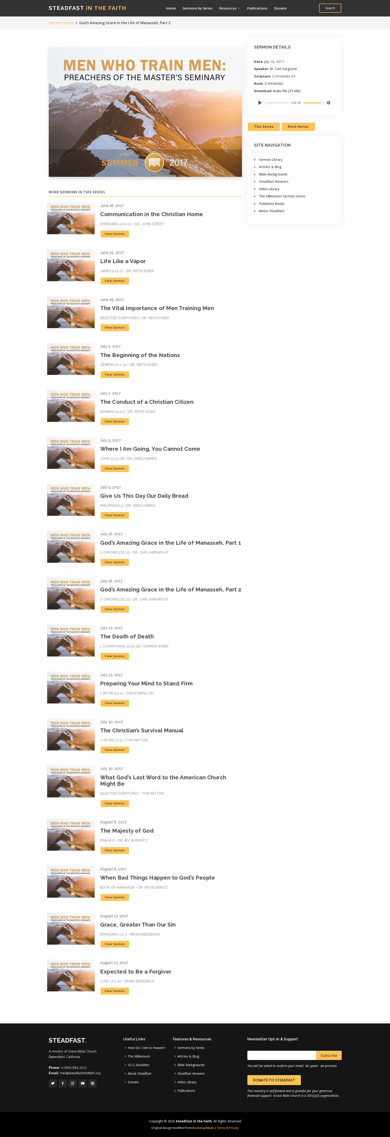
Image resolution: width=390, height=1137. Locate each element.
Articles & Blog (270, 166)
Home (171, 8)
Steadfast (87, 8)
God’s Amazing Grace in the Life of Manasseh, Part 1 (170, 542)
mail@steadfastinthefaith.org (80, 1073)
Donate (280, 8)
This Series (264, 126)
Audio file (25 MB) (286, 91)
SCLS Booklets (138, 1065)
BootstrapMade (203, 1128)
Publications (257, 8)
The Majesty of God (127, 830)
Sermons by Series (198, 8)
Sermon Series (61, 22)
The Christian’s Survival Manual (141, 730)
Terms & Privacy (228, 1128)
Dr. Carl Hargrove (283, 68)
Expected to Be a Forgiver (136, 971)
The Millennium (139, 1056)
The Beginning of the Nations (140, 355)
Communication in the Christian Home (151, 214)
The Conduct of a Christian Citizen (146, 402)
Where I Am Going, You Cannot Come (150, 449)
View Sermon (115, 234)
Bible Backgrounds (273, 174)
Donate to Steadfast (274, 1080)
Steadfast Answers (273, 181)
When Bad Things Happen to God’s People (157, 877)
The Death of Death (127, 636)
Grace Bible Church (82, 1051)
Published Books (272, 203)
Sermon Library (271, 159)
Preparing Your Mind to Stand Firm (146, 683)
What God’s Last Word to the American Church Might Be (163, 780)
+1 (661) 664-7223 (73, 1067)
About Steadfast (271, 210)
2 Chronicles (274, 83)
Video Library (269, 189)
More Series (298, 126)
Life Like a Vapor (123, 261)
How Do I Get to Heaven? (146, 1047)
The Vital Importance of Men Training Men (157, 308)
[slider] (277, 103)
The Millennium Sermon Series (282, 196)
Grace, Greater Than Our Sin (138, 924)
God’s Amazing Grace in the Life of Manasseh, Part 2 (170, 589)
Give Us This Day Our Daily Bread (144, 496)
